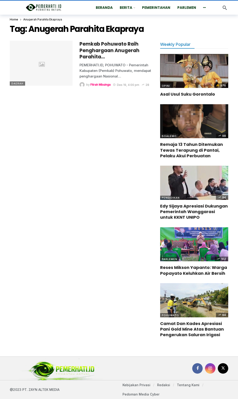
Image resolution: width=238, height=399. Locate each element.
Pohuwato (170, 315)
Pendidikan (171, 197)
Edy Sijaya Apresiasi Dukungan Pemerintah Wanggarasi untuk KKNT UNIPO (194, 211)
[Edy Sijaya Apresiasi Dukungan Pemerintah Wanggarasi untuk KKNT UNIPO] (194, 183)
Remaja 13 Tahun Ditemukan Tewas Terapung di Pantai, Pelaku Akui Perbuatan (191, 150)
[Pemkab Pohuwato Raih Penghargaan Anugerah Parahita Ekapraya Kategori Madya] (41, 63)
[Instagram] (210, 368)
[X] (223, 368)
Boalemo (169, 136)
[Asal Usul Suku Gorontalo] (194, 71)
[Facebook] (197, 368)
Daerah (17, 83)
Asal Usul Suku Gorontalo (187, 94)
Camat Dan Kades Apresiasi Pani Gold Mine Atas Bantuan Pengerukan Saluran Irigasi (192, 329)
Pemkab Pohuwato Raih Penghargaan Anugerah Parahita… (109, 50)
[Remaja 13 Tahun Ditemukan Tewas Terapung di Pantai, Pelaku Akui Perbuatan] (194, 121)
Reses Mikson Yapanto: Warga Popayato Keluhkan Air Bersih (193, 270)
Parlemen (169, 259)
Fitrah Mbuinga (100, 85)
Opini (166, 85)
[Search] (224, 7)
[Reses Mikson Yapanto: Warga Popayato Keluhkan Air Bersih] (194, 244)
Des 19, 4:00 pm (128, 85)
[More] (204, 8)
